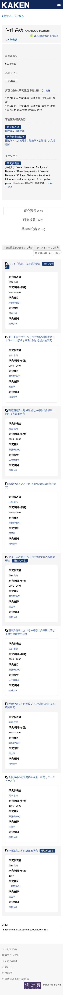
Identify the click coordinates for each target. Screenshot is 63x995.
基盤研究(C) (14, 303)
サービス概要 (9, 949)
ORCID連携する (43, 35)
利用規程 (7, 972)
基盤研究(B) (14, 449)
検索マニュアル (10, 955)
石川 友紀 (13, 649)
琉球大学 (13, 323)
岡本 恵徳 (13, 722)
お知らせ (7, 967)
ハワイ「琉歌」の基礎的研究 (24, 263)
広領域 (42, 140)
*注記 (55, 35)
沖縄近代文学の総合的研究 (23, 850)
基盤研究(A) (14, 376)
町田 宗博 (13, 429)
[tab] (33, 211)
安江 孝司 (13, 355)
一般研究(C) (14, 886)
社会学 (32, 140)
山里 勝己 (13, 502)
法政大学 (13, 397)
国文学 (9, 131)
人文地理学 (21, 140)
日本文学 (19, 131)
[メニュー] (58, 4)
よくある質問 (9, 961)
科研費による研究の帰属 (15, 978)
